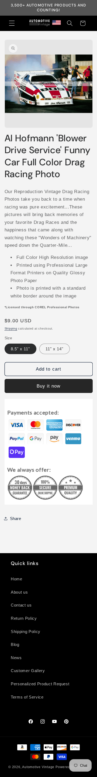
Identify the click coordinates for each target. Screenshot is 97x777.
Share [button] (15, 518)
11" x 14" (55, 349)
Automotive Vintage (38, 767)
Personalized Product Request (40, 684)
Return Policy (24, 618)
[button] (11, 23)
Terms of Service (27, 697)
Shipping (11, 328)
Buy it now (49, 386)
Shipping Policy (25, 631)
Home (16, 579)
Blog (15, 644)
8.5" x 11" (20, 349)
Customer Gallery (28, 670)
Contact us (21, 605)
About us (19, 592)
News (16, 657)
